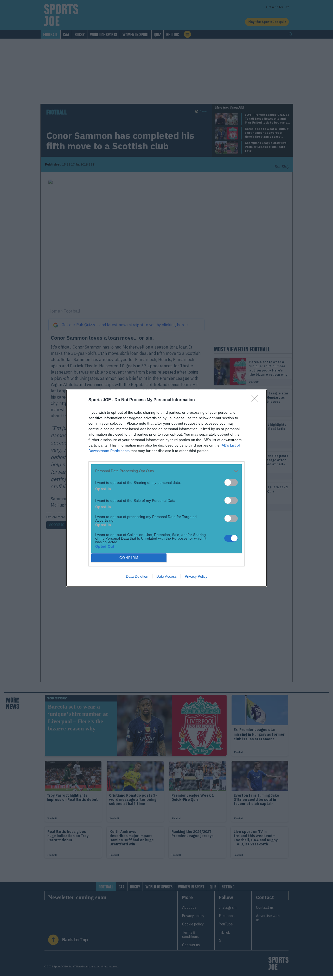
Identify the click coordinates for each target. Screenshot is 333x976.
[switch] (231, 482)
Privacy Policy (196, 576)
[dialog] (166, 488)
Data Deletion (137, 576)
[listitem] (166, 471)
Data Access (166, 576)
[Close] (256, 400)
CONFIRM (129, 558)
